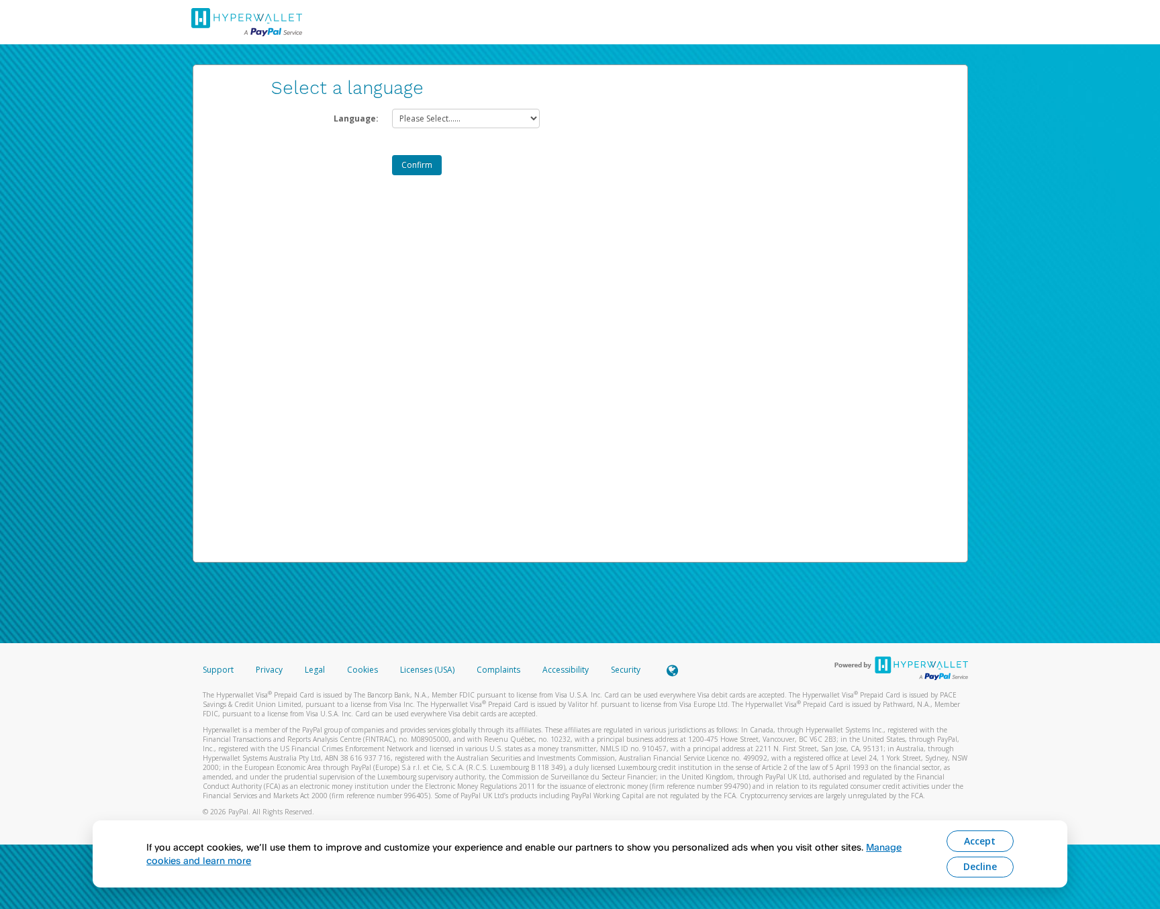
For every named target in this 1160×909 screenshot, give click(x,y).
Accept (980, 840)
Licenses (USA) (428, 669)
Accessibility (565, 669)
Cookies (362, 669)
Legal (315, 669)
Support (218, 669)
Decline (980, 866)
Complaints (499, 669)
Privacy (269, 669)
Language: (356, 118)
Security (625, 669)
